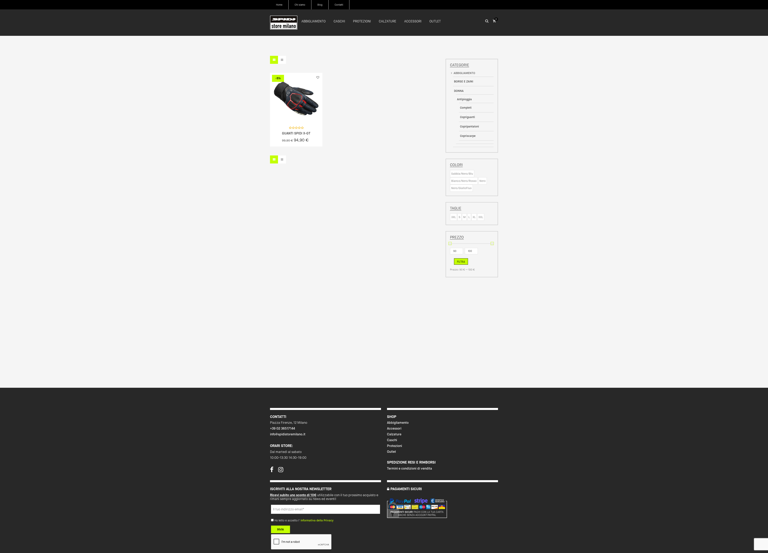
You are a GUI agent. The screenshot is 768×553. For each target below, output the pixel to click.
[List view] (282, 60)
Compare (307, 114)
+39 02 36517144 (282, 428)
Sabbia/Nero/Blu (462, 173)
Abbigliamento (398, 423)
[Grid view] (274, 60)
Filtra (461, 262)
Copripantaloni (469, 126)
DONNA (459, 90)
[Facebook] (271, 470)
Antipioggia (464, 99)
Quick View (286, 114)
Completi (466, 107)
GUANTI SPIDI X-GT (296, 133)
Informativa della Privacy (317, 520)
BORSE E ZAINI (463, 81)
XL (474, 217)
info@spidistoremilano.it (287, 434)
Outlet (391, 452)
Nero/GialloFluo (461, 188)
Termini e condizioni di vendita (409, 468)
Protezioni (394, 446)
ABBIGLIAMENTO (464, 73)
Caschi (392, 440)
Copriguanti (467, 117)
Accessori (394, 428)
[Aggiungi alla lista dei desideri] (317, 77)
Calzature (394, 434)
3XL (453, 217)
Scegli (296, 114)
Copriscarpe (468, 135)
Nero (482, 180)
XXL (480, 217)
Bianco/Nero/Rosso (464, 180)
